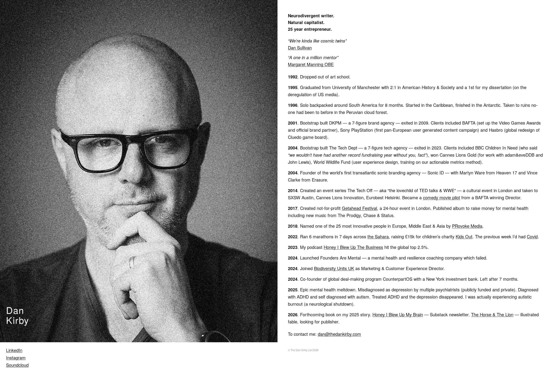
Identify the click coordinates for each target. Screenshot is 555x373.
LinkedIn (14, 350)
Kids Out (464, 236)
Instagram (16, 357)
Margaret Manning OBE (311, 64)
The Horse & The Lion (492, 314)
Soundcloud (17, 365)
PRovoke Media (467, 226)
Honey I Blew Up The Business (353, 247)
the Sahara (378, 236)
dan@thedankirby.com (339, 334)
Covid (532, 236)
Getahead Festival (359, 208)
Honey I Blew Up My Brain (397, 314)
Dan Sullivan (300, 47)
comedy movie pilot (441, 197)
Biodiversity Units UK (334, 268)
